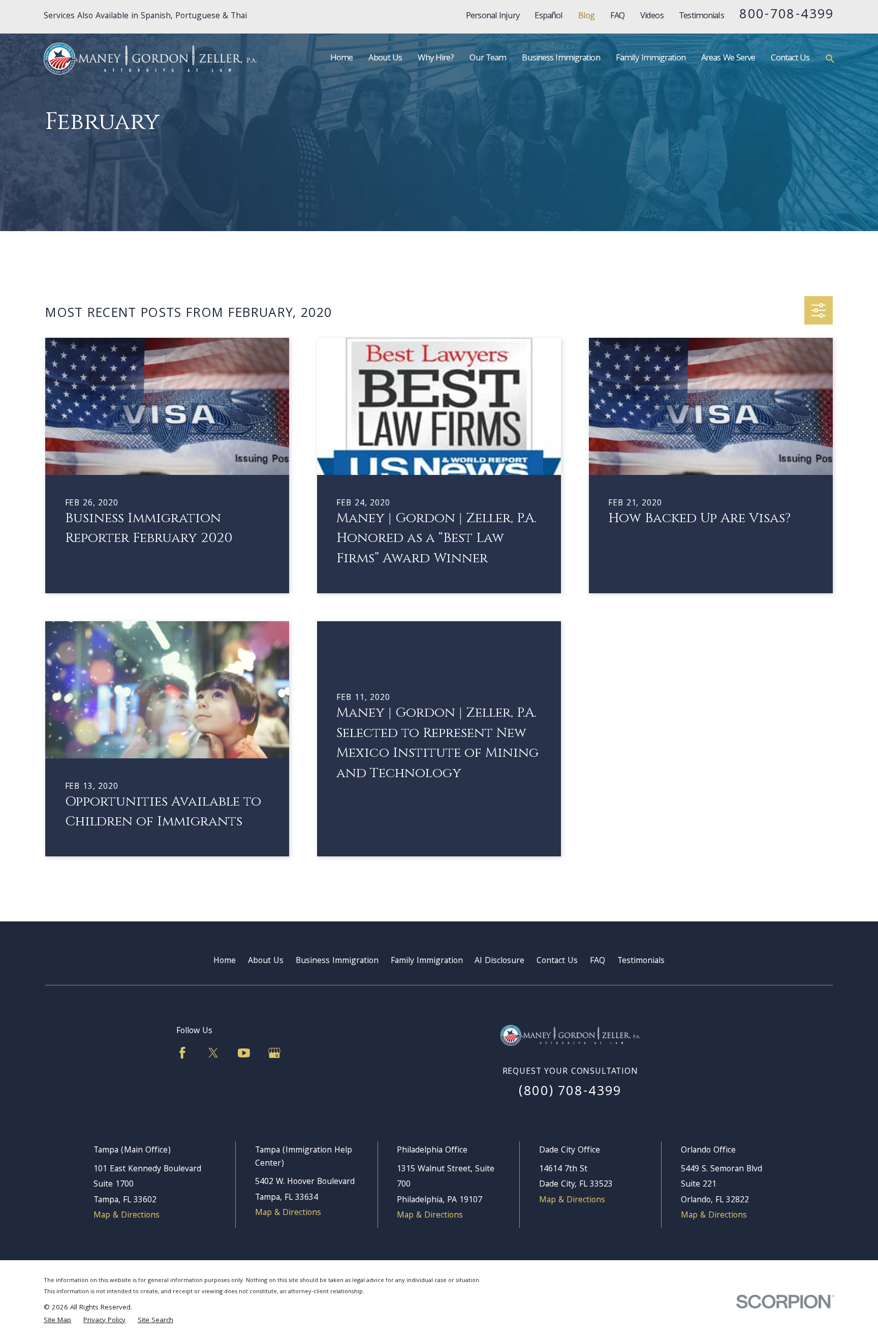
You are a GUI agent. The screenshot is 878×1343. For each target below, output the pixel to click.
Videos (652, 16)
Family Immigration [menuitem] (650, 58)
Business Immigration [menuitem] (561, 58)
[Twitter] (213, 1053)
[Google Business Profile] (274, 1053)
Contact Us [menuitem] (790, 58)
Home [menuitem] (341, 58)
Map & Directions (126, 1216)
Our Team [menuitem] (487, 58)
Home (224, 961)
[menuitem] (57, 1321)
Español (548, 16)
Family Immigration (427, 961)
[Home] (150, 59)
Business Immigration (337, 961)
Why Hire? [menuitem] (436, 58)
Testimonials (701, 16)
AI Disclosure (499, 961)
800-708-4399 (786, 15)
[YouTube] (244, 1053)
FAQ (617, 16)
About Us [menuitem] (385, 58)
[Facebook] (182, 1053)
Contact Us (557, 961)
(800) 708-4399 (570, 1092)
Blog (586, 16)
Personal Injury (492, 16)
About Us (266, 961)
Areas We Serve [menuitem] (728, 58)
